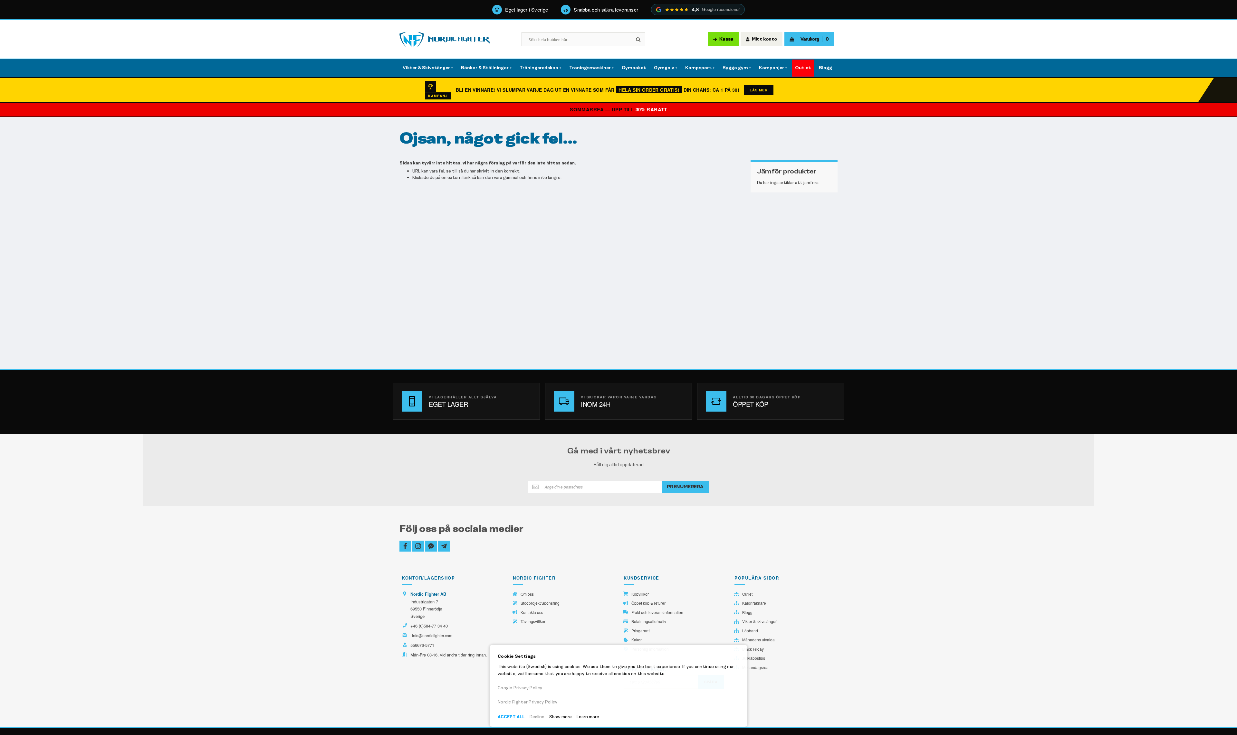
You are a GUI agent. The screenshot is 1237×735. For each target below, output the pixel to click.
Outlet (747, 594)
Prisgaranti (640, 630)
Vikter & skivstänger (759, 621)
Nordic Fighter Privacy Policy (528, 702)
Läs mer (759, 90)
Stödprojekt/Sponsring (540, 603)
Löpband (750, 630)
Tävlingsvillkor (533, 621)
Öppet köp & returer (648, 603)
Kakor (636, 639)
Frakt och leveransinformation (657, 612)
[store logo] (444, 39)
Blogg (747, 612)
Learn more (588, 717)
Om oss (527, 594)
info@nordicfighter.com (432, 635)
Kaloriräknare (754, 603)
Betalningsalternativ (648, 621)
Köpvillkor (640, 594)
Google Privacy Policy (520, 688)
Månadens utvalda (758, 639)
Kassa (726, 39)
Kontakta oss (532, 612)
